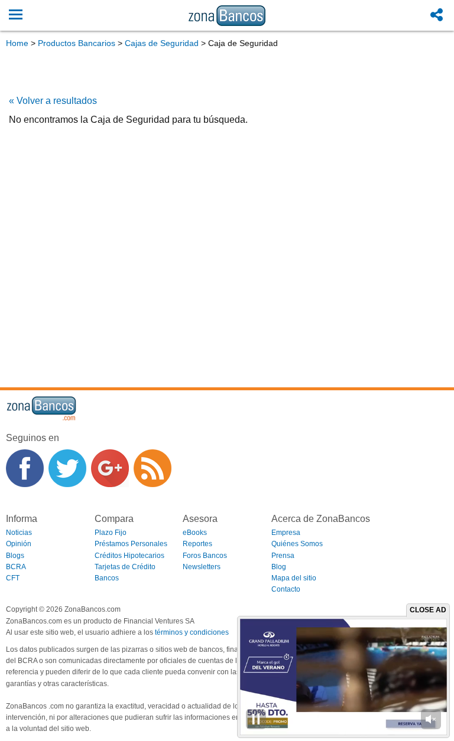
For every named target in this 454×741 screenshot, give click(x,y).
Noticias (19, 532)
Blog (278, 567)
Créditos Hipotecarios (129, 555)
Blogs (15, 555)
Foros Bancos (205, 555)
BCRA (16, 567)
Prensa (282, 555)
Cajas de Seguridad (162, 43)
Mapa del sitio (293, 578)
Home (17, 43)
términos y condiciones (192, 632)
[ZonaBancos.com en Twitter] (67, 468)
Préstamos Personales (131, 544)
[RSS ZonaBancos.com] (152, 468)
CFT (13, 578)
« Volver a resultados (53, 101)
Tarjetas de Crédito (125, 567)
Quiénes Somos (297, 544)
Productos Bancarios (76, 43)
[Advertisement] (227, 198)
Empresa (285, 532)
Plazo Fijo (111, 532)
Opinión (18, 544)
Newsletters (201, 567)
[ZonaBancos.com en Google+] (110, 468)
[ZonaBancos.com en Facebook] (25, 468)
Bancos (107, 578)
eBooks (195, 532)
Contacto (285, 589)
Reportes (197, 544)
